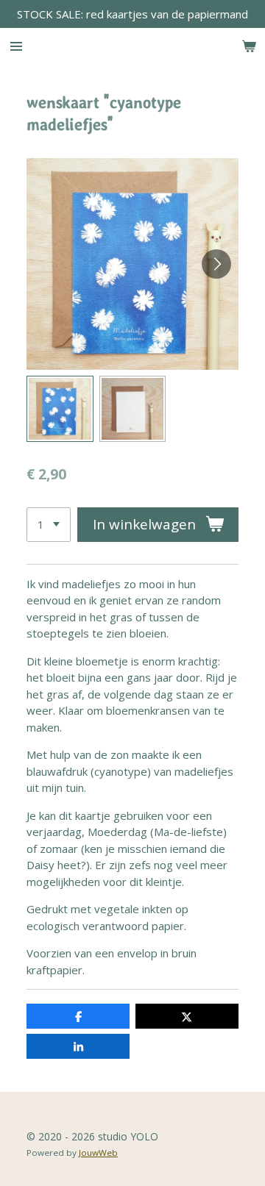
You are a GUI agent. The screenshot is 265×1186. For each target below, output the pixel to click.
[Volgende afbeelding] (216, 264)
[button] (59, 409)
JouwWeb (98, 1152)
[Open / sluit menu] (16, 46)
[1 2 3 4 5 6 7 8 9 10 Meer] (48, 524)
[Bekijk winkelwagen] (249, 46)
